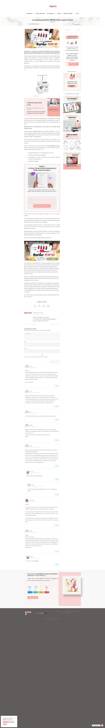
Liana (30, 391)
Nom (25, 341)
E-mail (25, 348)
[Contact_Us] (102, 725)
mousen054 (31, 500)
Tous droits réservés (56, 618)
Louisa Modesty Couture (38, 314)
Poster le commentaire (54, 361)
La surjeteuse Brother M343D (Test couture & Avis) (52, 20)
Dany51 (30, 425)
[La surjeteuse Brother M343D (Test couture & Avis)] (42, 38)
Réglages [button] (5, 724)
